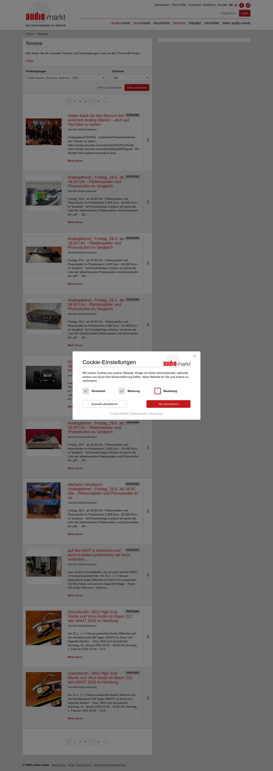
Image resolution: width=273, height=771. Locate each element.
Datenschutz (138, 413)
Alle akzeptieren (168, 404)
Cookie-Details (119, 413)
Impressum (156, 413)
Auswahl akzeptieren (105, 404)
